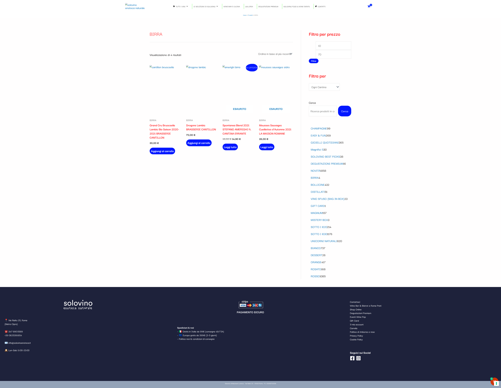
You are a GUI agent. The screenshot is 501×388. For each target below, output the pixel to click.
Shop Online (356, 309)
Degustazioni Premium (360, 313)
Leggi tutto (230, 147)
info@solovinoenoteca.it (19, 342)
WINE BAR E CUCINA (231, 6)
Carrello (353, 328)
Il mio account (357, 324)
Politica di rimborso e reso (362, 332)
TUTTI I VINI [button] (180, 6)
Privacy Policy (356, 335)
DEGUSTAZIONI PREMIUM (268, 6)
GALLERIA (249, 6)
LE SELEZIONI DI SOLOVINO (204, 6)
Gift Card (354, 320)
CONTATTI (322, 6)
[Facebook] (352, 358)
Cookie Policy (356, 339)
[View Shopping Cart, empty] (369, 6)
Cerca (312, 102)
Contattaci (355, 302)
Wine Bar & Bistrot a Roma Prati (365, 305)
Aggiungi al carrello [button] (162, 151)
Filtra (313, 61)
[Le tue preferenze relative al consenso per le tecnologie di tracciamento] (496, 383)
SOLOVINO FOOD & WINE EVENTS (297, 6)
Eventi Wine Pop (358, 317)
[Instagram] (358, 358)
